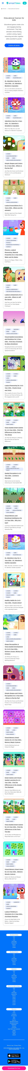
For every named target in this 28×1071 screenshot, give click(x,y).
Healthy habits (10, 595)
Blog (14, 1017)
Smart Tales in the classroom (14, 1029)
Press (14, 1018)
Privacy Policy (17, 1045)
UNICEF (14, 1034)
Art (14, 938)
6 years (14, 1004)
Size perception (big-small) (13, 291)
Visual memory (10, 512)
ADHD (14, 1033)
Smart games (9, 424)
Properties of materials (12, 244)
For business (14, 1015)
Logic (7, 200)
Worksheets (14, 1024)
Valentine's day (17, 77)
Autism (14, 1030)
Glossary (14, 1026)
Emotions (16, 329)
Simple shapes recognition (13, 160)
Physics (8, 242)
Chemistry (16, 902)
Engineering (14, 942)
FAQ (14, 1011)
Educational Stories (14, 1021)
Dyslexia (14, 1032)
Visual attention (17, 510)
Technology (14, 941)
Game (15, 75)
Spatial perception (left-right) (12, 469)
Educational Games (14, 1023)
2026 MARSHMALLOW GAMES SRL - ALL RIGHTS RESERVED (14, 1048)
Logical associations (11, 202)
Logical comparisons (12, 289)
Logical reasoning (11, 240)
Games (8, 77)
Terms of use (10, 1045)
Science (8, 246)
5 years (8, 376)
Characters (14, 1014)
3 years (8, 75)
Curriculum (14, 1027)
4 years (16, 373)
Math (13, 158)
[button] (2, 3)
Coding (14, 947)
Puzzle (8, 382)
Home (14, 1012)
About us (14, 1020)
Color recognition (11, 156)
